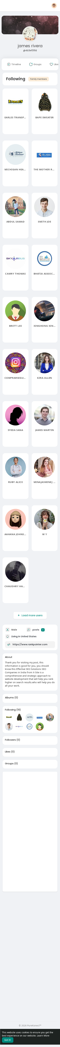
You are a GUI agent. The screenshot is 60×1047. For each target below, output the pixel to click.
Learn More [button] (43, 1035)
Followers (10, 740)
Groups (9, 763)
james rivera (30, 46)
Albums (9, 697)
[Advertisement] (30, 802)
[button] (54, 5)
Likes (7, 751)
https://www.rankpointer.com (30, 644)
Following (10, 709)
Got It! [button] (7, 1039)
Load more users (32, 615)
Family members (38, 79)
